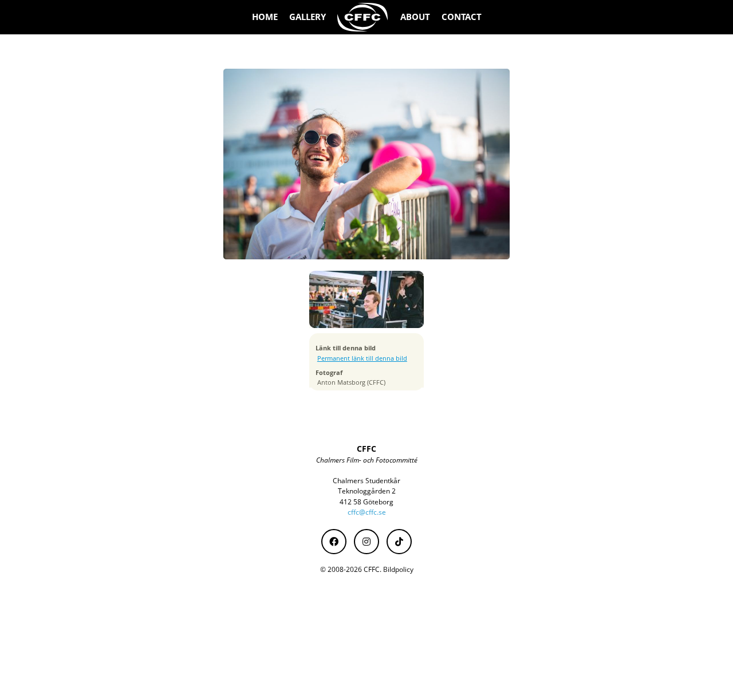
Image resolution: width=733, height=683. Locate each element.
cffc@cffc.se (367, 512)
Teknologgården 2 (367, 491)
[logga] (363, 17)
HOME (265, 17)
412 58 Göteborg (366, 502)
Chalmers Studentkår (366, 480)
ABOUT (415, 17)
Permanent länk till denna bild (362, 358)
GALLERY (307, 17)
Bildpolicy (398, 569)
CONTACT (462, 17)
